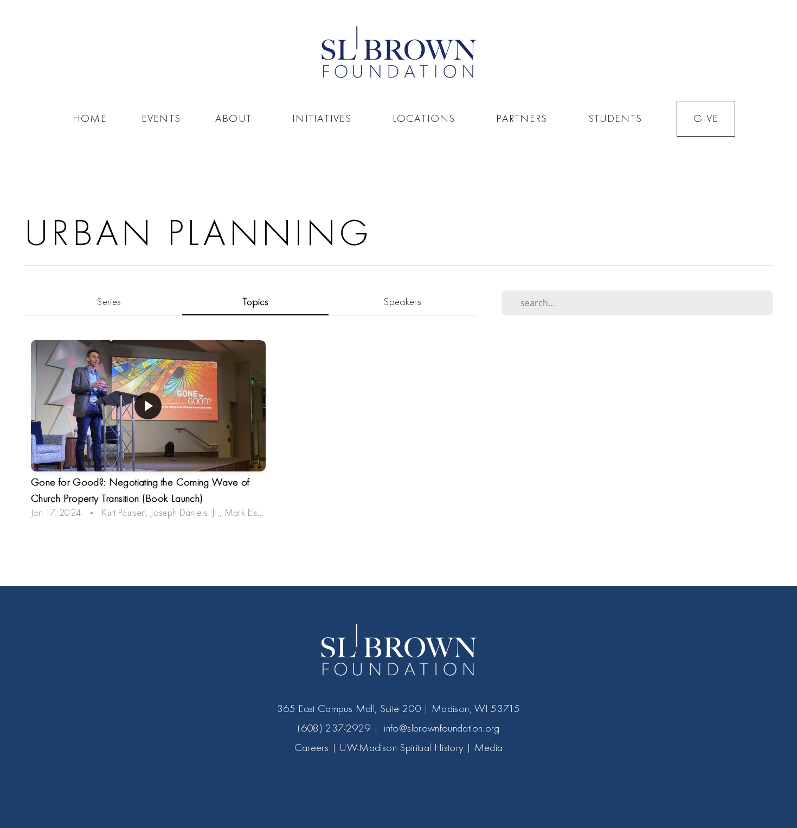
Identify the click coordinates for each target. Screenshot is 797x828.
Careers (311, 747)
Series (108, 302)
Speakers (402, 302)
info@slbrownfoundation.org (441, 728)
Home (90, 118)
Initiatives (324, 118)
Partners (525, 118)
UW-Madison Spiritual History (401, 747)
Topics (255, 302)
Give (705, 118)
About (236, 118)
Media (488, 747)
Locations (427, 118)
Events (161, 118)
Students (615, 118)
